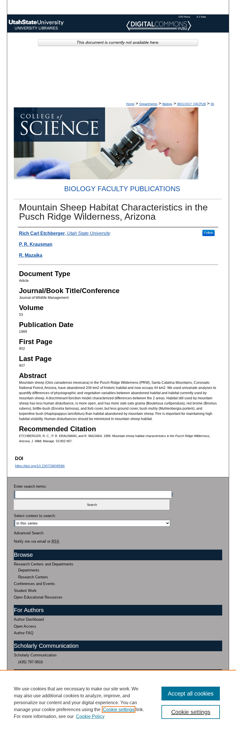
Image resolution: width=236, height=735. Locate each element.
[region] (118, 702)
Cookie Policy (90, 716)
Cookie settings (118, 709)
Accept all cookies (191, 693)
